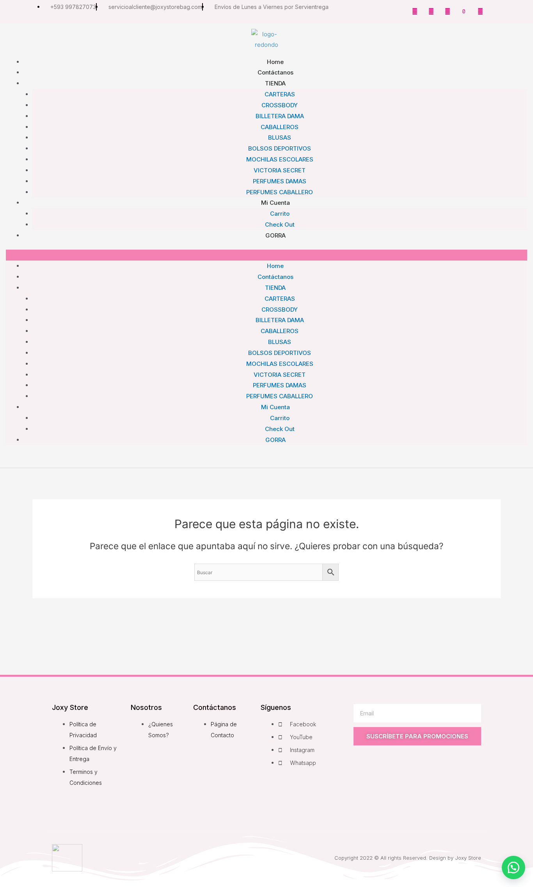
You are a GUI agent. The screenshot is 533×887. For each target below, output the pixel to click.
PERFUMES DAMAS (279, 385)
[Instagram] (431, 11)
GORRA (275, 235)
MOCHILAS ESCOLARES (279, 159)
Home (275, 266)
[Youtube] (447, 11)
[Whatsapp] (480, 11)
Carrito (280, 418)
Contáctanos (275, 276)
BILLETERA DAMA (280, 116)
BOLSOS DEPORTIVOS (279, 148)
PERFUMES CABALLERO (279, 396)
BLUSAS (279, 137)
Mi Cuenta (275, 202)
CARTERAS (280, 94)
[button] (266, 255)
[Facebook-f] (415, 11)
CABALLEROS (279, 127)
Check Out (280, 429)
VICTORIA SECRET (280, 170)
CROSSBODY (279, 105)
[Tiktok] (464, 11)
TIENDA (275, 83)
